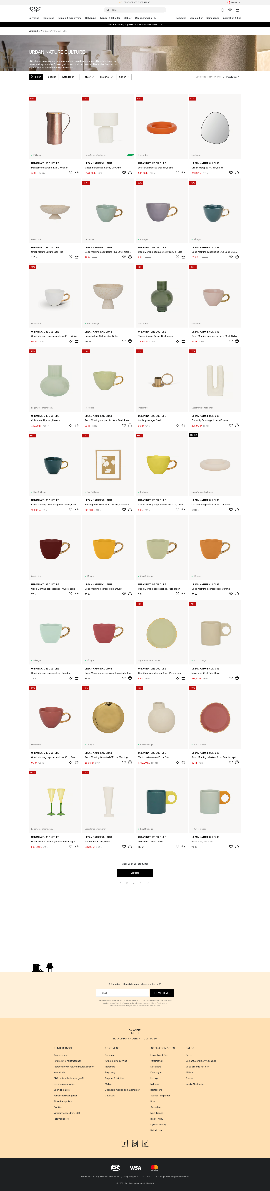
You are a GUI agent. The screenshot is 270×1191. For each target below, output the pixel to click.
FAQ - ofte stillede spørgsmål (69, 1078)
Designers (155, 1066)
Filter (38, 76)
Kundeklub (59, 1072)
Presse (189, 1078)
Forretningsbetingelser (65, 1095)
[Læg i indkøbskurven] (76, 172)
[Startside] (35, 9)
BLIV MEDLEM (128, 2)
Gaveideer (155, 1107)
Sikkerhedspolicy (63, 1101)
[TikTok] (145, 1143)
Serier (122, 76)
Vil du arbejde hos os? (197, 1066)
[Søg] (107, 10)
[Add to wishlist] (70, 173)
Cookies (58, 1107)
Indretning (48, 18)
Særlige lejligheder (160, 1095)
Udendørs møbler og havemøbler (122, 1090)
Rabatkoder (156, 1130)
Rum (152, 1101)
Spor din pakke (62, 1090)
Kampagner (212, 18)
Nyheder (181, 18)
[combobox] (234, 2)
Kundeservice (61, 1055)
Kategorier (68, 76)
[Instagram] (135, 1143)
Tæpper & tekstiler (110, 18)
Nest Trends (156, 1113)
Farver (87, 76)
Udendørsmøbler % (145, 18)
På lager (51, 76)
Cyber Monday (158, 1124)
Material (104, 76)
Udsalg (154, 1078)
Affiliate (189, 1072)
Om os (189, 1055)
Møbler (127, 18)
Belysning (90, 18)
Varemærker (196, 18)
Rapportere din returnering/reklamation (74, 1066)
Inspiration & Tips (159, 1055)
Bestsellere (156, 1090)
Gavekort (110, 1095)
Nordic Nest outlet (195, 1084)
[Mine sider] (222, 10)
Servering (34, 18)
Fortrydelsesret (61, 1119)
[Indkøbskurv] (237, 10)
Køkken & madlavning (70, 18)
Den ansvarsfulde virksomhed (201, 1061)
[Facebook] (125, 1143)
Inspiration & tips (232, 18)
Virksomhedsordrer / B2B (67, 1113)
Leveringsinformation (64, 1084)
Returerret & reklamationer (67, 1061)
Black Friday (156, 1119)
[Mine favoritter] (230, 10)
